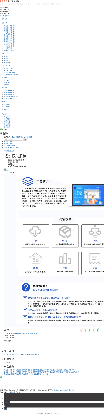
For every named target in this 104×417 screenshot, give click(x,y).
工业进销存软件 (9, 46)
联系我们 (7, 127)
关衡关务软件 (6, 65)
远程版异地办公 (9, 50)
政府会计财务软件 (9, 40)
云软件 (4, 53)
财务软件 (7, 80)
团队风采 (7, 123)
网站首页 (4, 19)
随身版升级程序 (9, 99)
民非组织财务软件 (9, 34)
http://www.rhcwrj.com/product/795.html (24, 334)
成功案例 (7, 107)
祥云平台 (11, 392)
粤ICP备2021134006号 (61, 390)
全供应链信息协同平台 (11, 74)
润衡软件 (4, 23)
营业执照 (7, 119)
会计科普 (4, 110)
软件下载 (4, 87)
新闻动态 (4, 102)
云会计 (6, 56)
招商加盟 (7, 362)
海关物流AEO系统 (10, 72)
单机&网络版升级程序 (11, 97)
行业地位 (7, 125)
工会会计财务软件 (9, 38)
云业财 (6, 60)
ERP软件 (7, 84)
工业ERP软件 (8, 48)
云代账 (6, 58)
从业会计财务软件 (9, 26)
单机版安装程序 (9, 90)
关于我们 (4, 114)
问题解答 (4, 77)
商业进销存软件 (9, 44)
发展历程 (7, 121)
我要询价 (7, 171)
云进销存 (7, 62)
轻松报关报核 (8, 68)
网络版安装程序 (9, 94)
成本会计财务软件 (9, 32)
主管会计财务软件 (9, 30)
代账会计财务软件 (9, 36)
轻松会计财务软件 (9, 28)
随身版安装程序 (9, 92)
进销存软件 (7, 82)
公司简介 (7, 117)
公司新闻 (7, 105)
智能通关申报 (8, 70)
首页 (13, 137)
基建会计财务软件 (9, 42)
